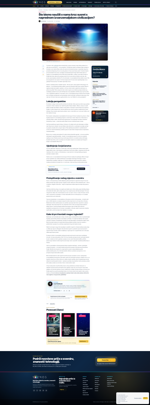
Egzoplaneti (85, 392)
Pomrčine (97, 380)
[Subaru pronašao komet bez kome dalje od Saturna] (83, 325)
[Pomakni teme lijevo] (38, 6)
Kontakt (96, 388)
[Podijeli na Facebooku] (43, 66)
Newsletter (97, 384)
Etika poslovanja (110, 380)
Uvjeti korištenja (110, 386)
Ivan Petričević (58, 284)
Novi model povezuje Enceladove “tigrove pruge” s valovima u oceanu (99, 87)
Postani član (105, 360)
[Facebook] (64, 291)
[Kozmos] (39, 2)
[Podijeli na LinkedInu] (43, 71)
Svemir (75, 2)
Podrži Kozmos (83, 341)
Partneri (96, 386)
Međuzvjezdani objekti (88, 388)
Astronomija (82, 2)
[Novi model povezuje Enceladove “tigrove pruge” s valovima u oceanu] (68, 325)
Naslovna (68, 2)
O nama (96, 390)
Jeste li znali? (106, 2)
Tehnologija (97, 2)
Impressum (109, 378)
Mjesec (84, 390)
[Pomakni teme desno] (116, 6)
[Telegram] (43, 390)
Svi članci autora (57, 290)
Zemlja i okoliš (86, 394)
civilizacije (56, 65)
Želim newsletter (81, 168)
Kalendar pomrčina (100, 76)
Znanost (90, 2)
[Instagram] (69, 291)
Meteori (96, 382)
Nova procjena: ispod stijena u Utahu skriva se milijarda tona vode (99, 102)
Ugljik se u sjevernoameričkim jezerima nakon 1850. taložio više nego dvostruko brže (99, 94)
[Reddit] (46, 390)
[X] (67, 291)
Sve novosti (95, 107)
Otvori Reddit (98, 119)
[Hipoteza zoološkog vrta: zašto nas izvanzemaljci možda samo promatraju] (53, 325)
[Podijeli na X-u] (43, 69)
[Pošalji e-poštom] (43, 74)
